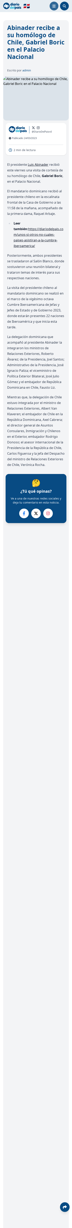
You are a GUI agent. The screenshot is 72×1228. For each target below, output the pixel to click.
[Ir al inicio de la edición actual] (12, 6)
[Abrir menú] (54, 6)
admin (26, 70)
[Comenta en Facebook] (24, 513)
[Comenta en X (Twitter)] (36, 513)
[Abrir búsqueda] (64, 6)
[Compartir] (65, 1207)
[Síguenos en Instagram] (38, 127)
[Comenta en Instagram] (48, 513)
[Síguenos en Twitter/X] (33, 127)
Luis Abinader (38, 164)
